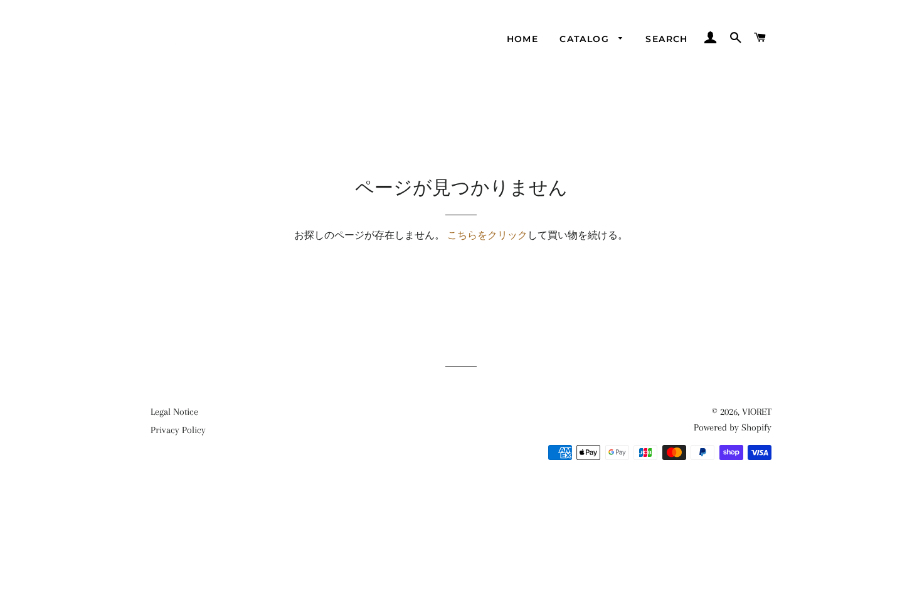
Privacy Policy (178, 430)
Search (666, 39)
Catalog (585, 39)
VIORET (756, 411)
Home (523, 39)
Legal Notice (174, 411)
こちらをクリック (487, 235)
